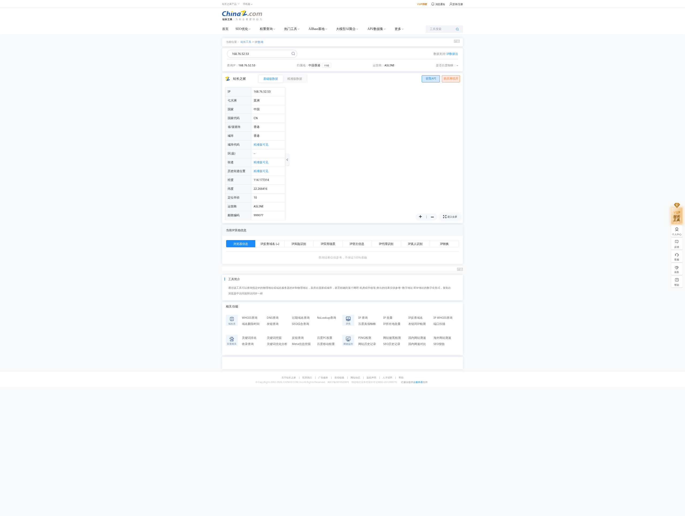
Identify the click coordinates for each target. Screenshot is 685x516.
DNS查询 (273, 318)
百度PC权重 (324, 338)
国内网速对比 (417, 344)
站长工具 (246, 41)
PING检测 (364, 338)
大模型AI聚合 (346, 29)
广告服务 (323, 377)
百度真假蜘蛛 (367, 324)
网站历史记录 (367, 344)
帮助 (401, 377)
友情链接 (339, 377)
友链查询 (273, 324)
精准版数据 (294, 79)
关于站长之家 (288, 377)
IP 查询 (363, 318)
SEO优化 (241, 29)
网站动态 (355, 377)
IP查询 (259, 42)
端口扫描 (439, 324)
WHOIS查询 (249, 318)
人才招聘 (387, 377)
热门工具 (290, 29)
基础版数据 (270, 79)
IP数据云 (452, 54)
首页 (225, 29)
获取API (431, 78)
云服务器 (418, 382)
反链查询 (298, 338)
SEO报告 (439, 344)
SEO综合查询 (300, 324)
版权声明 (371, 377)
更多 (398, 29)
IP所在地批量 (392, 324)
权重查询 (266, 29)
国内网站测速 (417, 338)
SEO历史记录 (391, 344)
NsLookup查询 (326, 318)
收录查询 (248, 344)
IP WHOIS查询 (442, 318)
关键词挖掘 (274, 338)
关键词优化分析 (277, 344)
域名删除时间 (251, 324)
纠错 (326, 65)
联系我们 (307, 377)
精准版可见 (261, 144)
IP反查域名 (415, 318)
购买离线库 (451, 78)
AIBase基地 (317, 29)
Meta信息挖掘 (301, 344)
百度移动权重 (326, 344)
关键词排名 (249, 338)
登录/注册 (457, 4)
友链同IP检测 (417, 324)
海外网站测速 (442, 338)
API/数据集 (375, 29)
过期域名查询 (301, 318)
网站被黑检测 (392, 338)
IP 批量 (388, 318)
